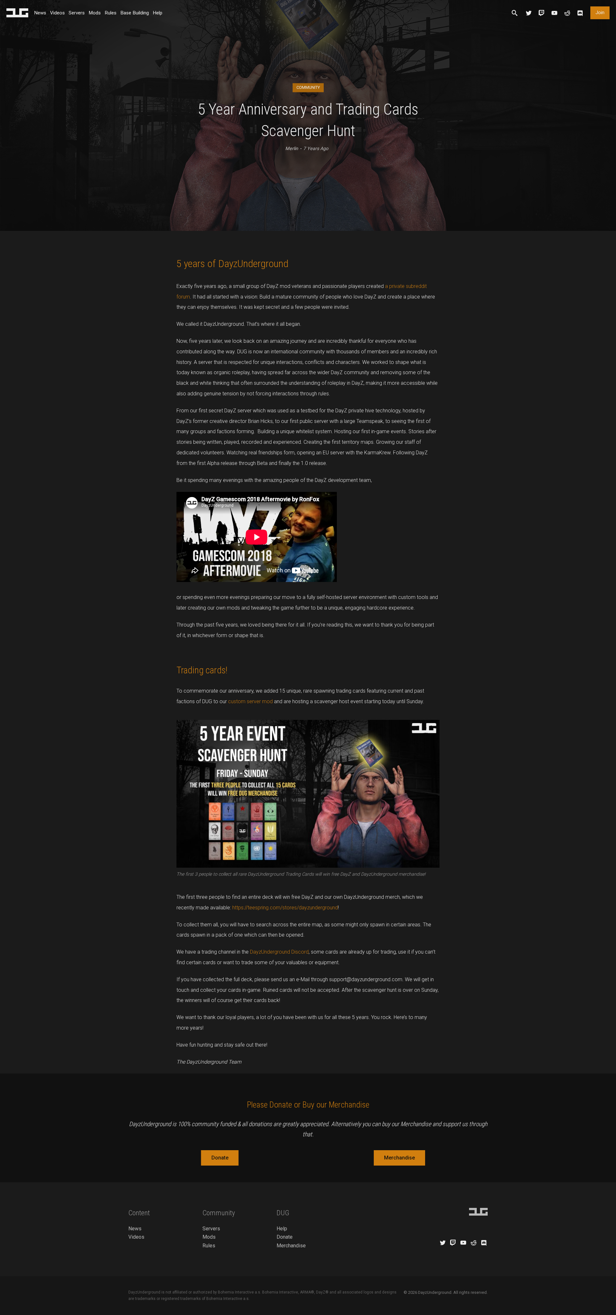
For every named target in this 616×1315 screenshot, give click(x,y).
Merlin (291, 148)
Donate (219, 1158)
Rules (110, 13)
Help (157, 13)
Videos (57, 13)
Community (308, 87)
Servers (77, 13)
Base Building (134, 13)
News (40, 13)
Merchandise (399, 1158)
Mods (95, 13)
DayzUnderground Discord (279, 952)
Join (599, 12)
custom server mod (250, 701)
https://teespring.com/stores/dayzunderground (285, 908)
